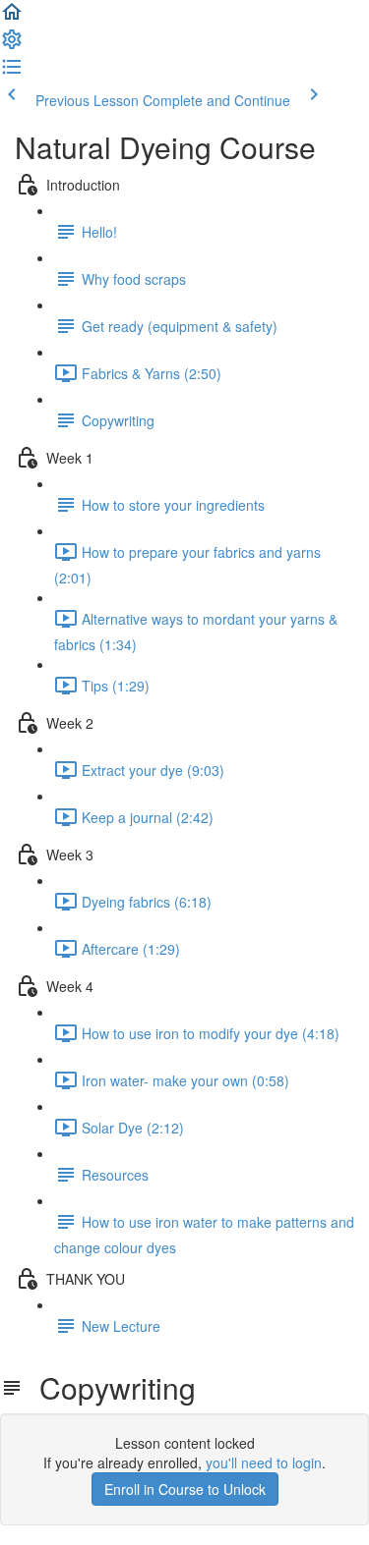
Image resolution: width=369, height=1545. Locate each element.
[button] (12, 18)
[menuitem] (12, 45)
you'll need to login (264, 1462)
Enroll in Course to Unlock (185, 1489)
